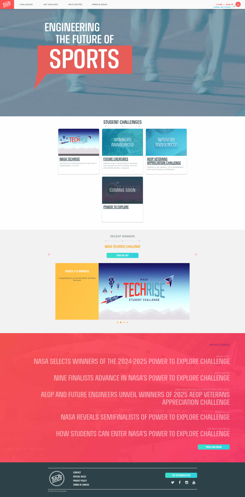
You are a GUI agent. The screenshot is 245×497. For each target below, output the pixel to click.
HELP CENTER (75, 4)
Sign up (230, 4)
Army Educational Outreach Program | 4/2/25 (135, 397)
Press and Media (214, 447)
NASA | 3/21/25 (145, 416)
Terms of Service (81, 484)
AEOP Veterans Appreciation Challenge (164, 161)
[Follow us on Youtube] (194, 482)
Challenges (26, 4)
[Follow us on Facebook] (179, 482)
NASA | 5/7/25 (132, 360)
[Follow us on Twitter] (172, 482)
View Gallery (123, 255)
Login (219, 4)
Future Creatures (115, 159)
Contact (77, 472)
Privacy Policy (80, 480)
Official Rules (79, 476)
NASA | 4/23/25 (142, 377)
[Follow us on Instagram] (186, 482)
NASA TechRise (70, 159)
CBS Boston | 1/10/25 (143, 433)
